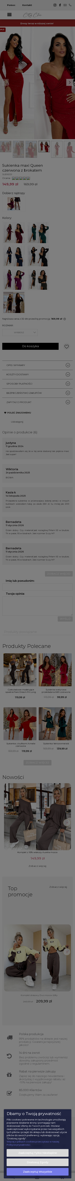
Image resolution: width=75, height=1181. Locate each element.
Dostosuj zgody (37, 1162)
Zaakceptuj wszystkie (37, 1171)
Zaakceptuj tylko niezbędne (37, 1152)
